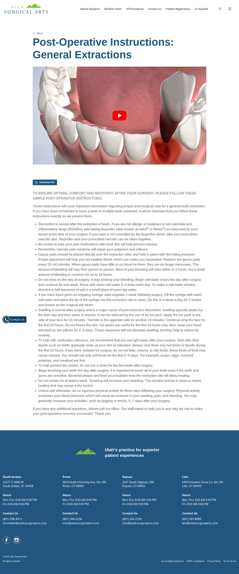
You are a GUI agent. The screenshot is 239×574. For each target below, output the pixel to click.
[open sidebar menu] (230, 8)
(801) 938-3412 (12, 519)
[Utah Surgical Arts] (26, 9)
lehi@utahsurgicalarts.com (200, 523)
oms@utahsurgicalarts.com (81, 523)
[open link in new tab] (6, 540)
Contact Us (154, 9)
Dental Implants (90, 9)
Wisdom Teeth (113, 9)
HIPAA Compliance (195, 561)
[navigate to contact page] (6, 319)
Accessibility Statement (172, 561)
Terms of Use (229, 561)
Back (39, 33)
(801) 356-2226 (72, 519)
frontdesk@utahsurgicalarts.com (25, 523)
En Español (201, 9)
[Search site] (220, 8)
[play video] (119, 116)
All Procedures (135, 9)
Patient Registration (178, 9)
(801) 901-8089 (191, 519)
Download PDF (47, 182)
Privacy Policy (213, 561)
